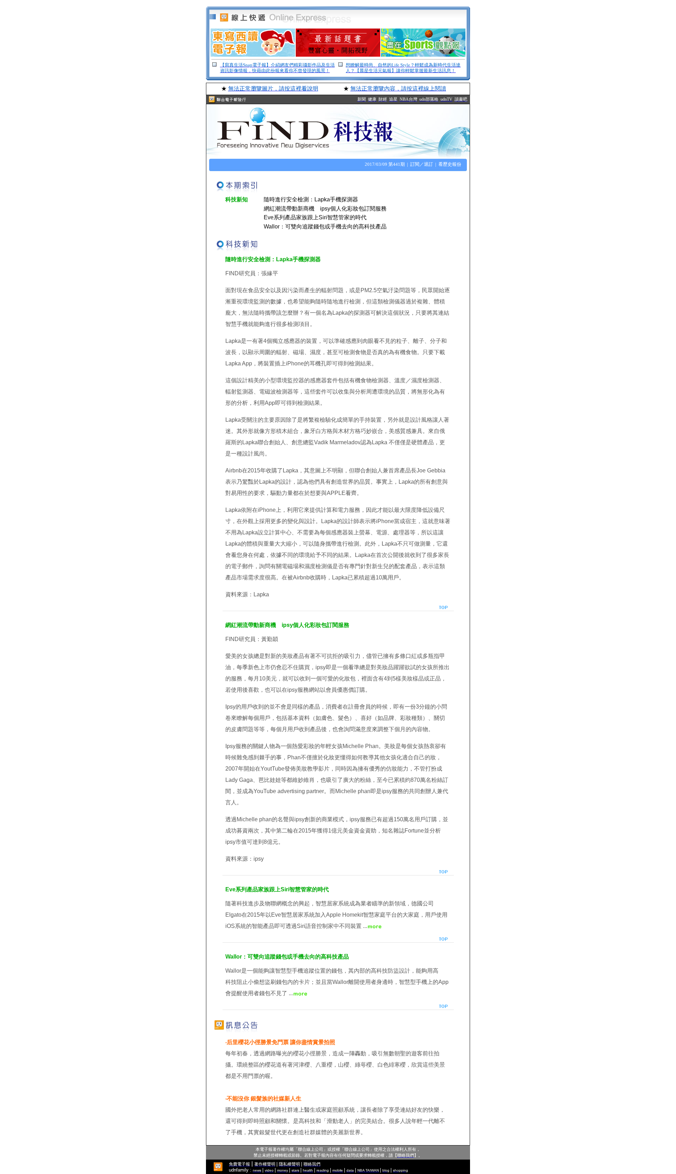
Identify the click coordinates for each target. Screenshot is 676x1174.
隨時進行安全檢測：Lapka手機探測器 (311, 199)
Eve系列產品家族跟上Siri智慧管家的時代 (315, 217)
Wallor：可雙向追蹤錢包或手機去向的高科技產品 (325, 227)
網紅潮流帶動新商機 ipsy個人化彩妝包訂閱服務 (325, 209)
